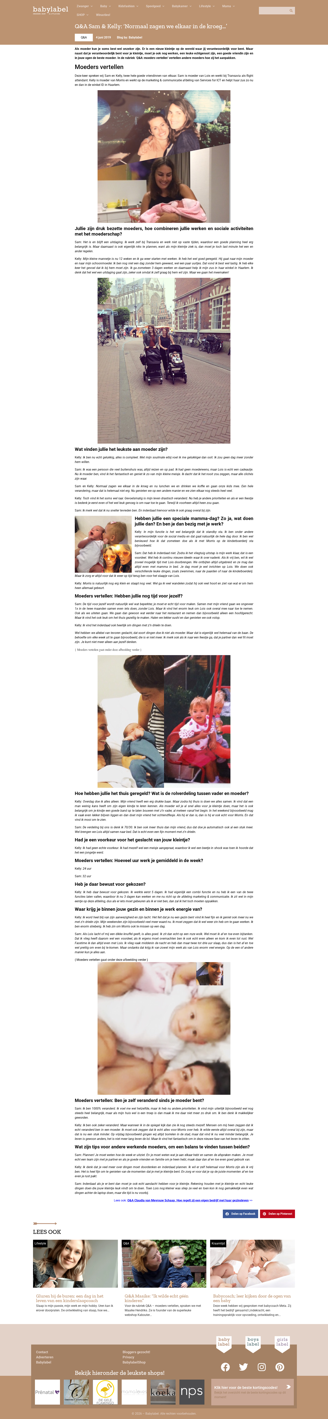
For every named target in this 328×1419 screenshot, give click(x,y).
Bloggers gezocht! (136, 1352)
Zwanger (83, 6)
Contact (42, 1352)
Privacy (128, 1357)
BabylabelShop (134, 1362)
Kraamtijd (218, 1243)
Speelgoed (153, 6)
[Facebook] (225, 1367)
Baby (103, 6)
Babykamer (180, 6)
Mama (226, 6)
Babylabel (43, 1362)
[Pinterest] (280, 1367)
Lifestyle (205, 6)
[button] (240, 1214)
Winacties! (103, 15)
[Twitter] (243, 1367)
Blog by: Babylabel (129, 37)
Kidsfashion (126, 6)
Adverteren (44, 1357)
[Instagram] (261, 1367)
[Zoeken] (291, 10)
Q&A (84, 37)
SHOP (81, 15)
